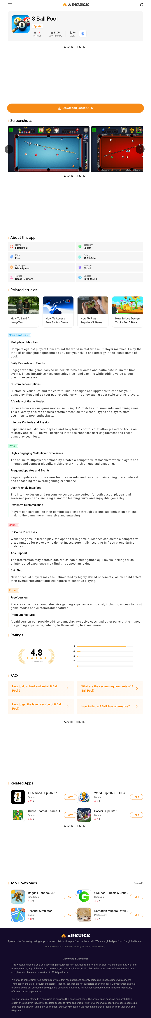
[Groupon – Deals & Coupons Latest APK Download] (110, 896)
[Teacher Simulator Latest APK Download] (44, 914)
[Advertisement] (75, 75)
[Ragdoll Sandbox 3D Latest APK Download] (44, 896)
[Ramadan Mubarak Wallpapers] (136, 914)
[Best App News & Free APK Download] (75, 4)
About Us (68, 946)
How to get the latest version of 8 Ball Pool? (37, 706)
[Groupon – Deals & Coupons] (136, 896)
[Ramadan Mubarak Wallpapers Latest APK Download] (110, 914)
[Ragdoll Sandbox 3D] (70, 896)
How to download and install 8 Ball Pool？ (34, 688)
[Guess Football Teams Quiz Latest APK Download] (18, 815)
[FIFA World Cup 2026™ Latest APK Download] (18, 797)
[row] (18, 897)
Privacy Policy (81, 946)
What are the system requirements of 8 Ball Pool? (107, 688)
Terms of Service (97, 946)
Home (48, 946)
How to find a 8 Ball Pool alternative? (105, 706)
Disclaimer (57, 946)
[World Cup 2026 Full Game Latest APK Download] (84, 797)
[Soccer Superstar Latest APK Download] (84, 815)
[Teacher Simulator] (70, 914)
